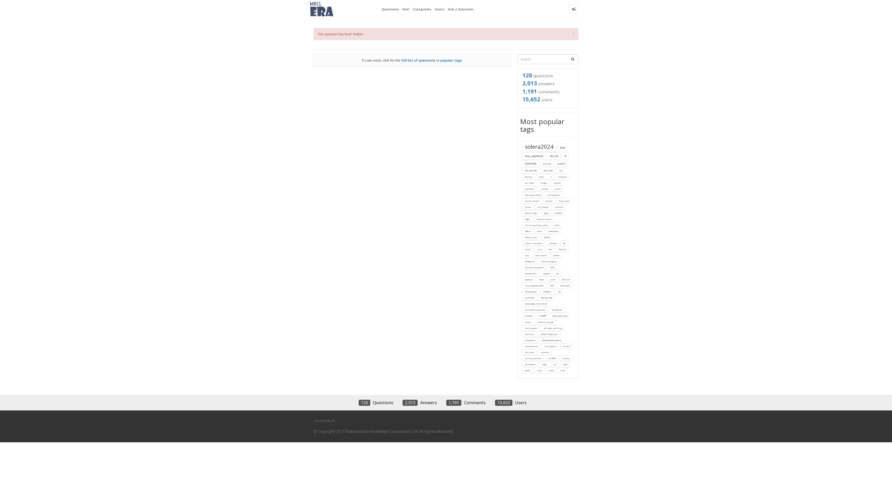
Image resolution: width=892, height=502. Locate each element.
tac (564, 243)
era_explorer (534, 156)
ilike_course (541, 255)
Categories (422, 9)
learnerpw (565, 285)
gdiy (546, 213)
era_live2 (548, 170)
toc (557, 273)
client (551, 370)
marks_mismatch (534, 243)
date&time (530, 261)
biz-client (529, 352)
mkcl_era (529, 334)
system (557, 183)
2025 (552, 267)
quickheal (530, 297)
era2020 (558, 213)
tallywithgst (530, 291)
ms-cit (554, 156)
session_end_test (533, 358)
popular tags (451, 60)
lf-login (543, 183)
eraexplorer (530, 340)
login (527, 219)
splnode (553, 243)
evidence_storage (545, 322)
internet (559, 207)
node (565, 364)
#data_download (559, 315)
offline (528, 231)
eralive (558, 189)
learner (549, 201)
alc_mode (529, 183)
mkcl (539, 249)
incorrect (545, 352)
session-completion (534, 267)
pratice (556, 255)
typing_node (546, 297)
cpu (559, 291)
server (528, 249)
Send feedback (324, 421)
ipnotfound (557, 309)
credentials (553, 231)
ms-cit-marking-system (536, 225)
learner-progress (549, 261)
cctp (527, 255)
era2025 (561, 163)
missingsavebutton (534, 285)
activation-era (531, 346)
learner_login (531, 213)
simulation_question (535, 309)
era (562, 147)
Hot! (405, 9)
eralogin (529, 315)
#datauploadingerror (552, 340)
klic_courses (531, 170)
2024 (539, 231)
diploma (529, 279)
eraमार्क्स (542, 315)
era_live (547, 163)
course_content (532, 201)
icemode (531, 163)
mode (544, 364)
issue (539, 370)
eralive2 (544, 189)
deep (541, 279)
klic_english (550, 346)
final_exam (564, 201)
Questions (390, 9)
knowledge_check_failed (536, 303)
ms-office (552, 358)
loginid (546, 273)
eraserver (562, 176)
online (528, 207)
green (527, 370)
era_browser (543, 207)
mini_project (531, 328)
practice (528, 176)
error (563, 370)
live (561, 170)
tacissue (566, 279)
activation (529, 189)
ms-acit (566, 346)
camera (566, 358)
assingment (554, 195)
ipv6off (547, 237)
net (554, 364)
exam (541, 176)
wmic (557, 225)
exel (550, 249)
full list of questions (418, 60)
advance (562, 249)
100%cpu (547, 291)
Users (439, 9)
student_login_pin (549, 334)
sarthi (528, 322)
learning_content (533, 195)
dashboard (530, 364)
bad (552, 285)
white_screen (531, 237)
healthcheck (531, 273)
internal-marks (543, 219)
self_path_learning (553, 328)
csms (552, 279)
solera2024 (539, 146)
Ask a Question (460, 9)
